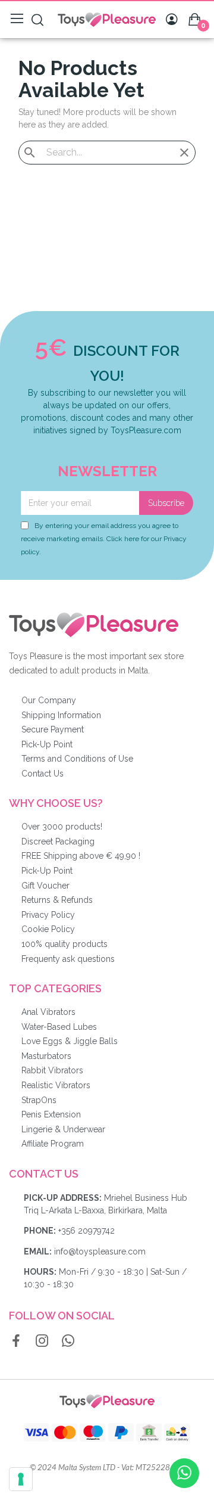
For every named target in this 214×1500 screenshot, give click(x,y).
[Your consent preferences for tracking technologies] (21, 1479)
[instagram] (42, 1341)
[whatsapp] (68, 1341)
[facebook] (16, 1341)
